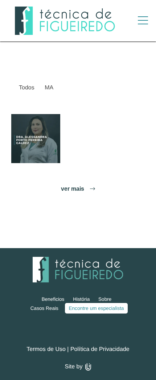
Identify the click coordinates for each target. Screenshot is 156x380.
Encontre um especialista (96, 308)
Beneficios (53, 299)
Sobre (104, 299)
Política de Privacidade (100, 349)
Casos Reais (44, 308)
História (81, 299)
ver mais (73, 189)
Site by (74, 367)
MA (49, 88)
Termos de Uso (46, 349)
